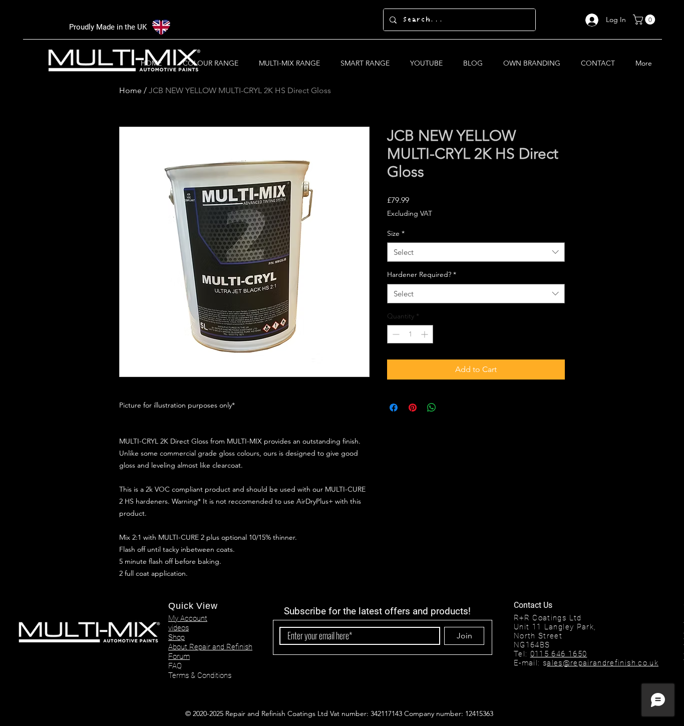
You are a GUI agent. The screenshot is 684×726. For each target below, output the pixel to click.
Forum (179, 656)
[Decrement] (395, 334)
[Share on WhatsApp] (432, 408)
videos (178, 627)
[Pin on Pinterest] (413, 408)
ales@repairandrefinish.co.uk (602, 662)
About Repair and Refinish (210, 646)
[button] (645, 20)
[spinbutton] (410, 334)
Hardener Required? (421, 274)
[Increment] (425, 334)
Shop (176, 637)
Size (396, 233)
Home (130, 90)
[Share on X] (451, 408)
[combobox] (476, 252)
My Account (187, 618)
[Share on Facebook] (394, 408)
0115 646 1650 (558, 653)
